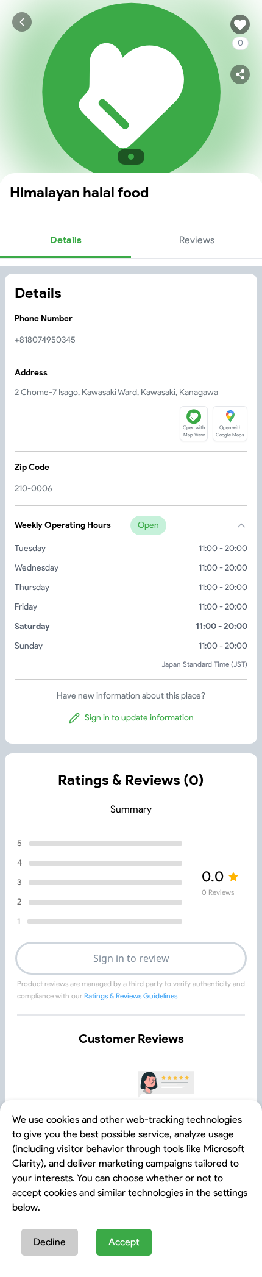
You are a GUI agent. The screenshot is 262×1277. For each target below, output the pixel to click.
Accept (124, 1242)
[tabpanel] (131, 508)
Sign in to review (131, 958)
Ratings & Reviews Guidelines (130, 995)
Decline (50, 1242)
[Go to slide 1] (131, 157)
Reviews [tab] (196, 240)
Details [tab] (66, 240)
